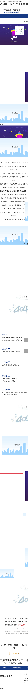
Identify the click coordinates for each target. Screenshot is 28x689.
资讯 (3, 20)
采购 (15, 20)
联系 (21, 20)
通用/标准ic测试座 (17, 668)
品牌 (9, 20)
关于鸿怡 (5, 668)
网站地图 (10, 672)
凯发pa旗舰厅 (6, 676)
